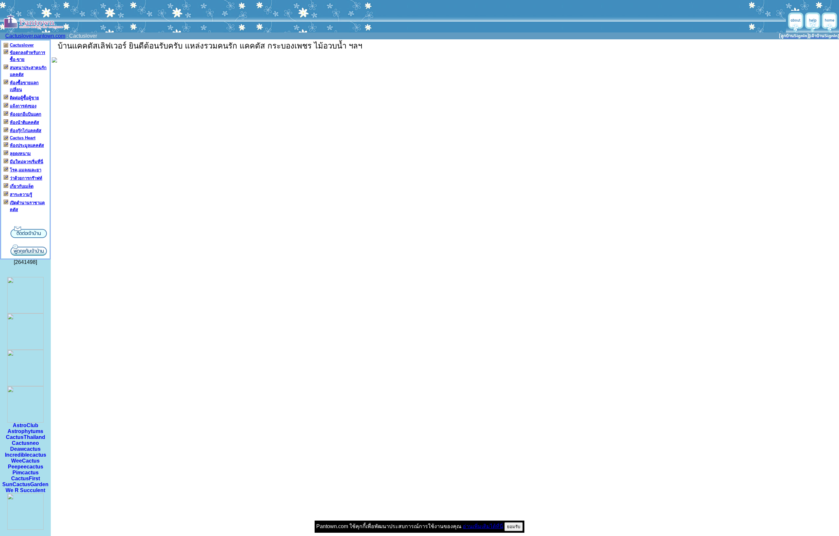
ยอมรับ (513, 526)
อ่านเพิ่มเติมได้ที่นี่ (483, 526)
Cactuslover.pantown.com (35, 36)
